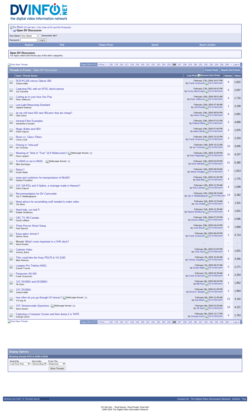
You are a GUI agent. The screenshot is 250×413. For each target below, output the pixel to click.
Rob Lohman (199, 188)
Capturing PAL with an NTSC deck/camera (40, 88)
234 (216, 64)
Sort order (36, 361)
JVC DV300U (23, 289)
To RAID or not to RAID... (30, 161)
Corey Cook (21, 139)
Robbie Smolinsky (24, 212)
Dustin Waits (22, 172)
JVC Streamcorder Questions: (33, 305)
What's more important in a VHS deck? (47, 241)
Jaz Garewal (22, 91)
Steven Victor (22, 236)
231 (200, 64)
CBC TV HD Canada (27, 217)
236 (227, 64)
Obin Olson (21, 115)
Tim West (20, 204)
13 (228, 194)
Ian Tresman (22, 147)
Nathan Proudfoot (24, 180)
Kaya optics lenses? (27, 233)
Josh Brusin (199, 228)
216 (121, 64)
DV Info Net (29, 27)
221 (148, 64)
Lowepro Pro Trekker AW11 (31, 265)
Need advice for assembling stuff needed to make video (47, 201)
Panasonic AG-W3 (26, 273)
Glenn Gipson (22, 131)
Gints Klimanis (198, 164)
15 (228, 154)
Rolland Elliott (198, 123)
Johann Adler (22, 83)
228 (185, 64)
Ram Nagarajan (197, 155)
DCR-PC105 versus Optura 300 (33, 80)
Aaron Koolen (22, 244)
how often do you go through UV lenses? (39, 297)
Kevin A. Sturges (197, 292)
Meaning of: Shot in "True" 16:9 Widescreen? (41, 153)
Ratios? (20, 169)
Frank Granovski (197, 83)
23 (228, 298)
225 (169, 64)
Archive (236, 399)
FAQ (62, 45)
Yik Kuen (20, 284)
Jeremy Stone (22, 252)
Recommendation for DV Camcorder (36, 193)
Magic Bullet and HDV (28, 128)
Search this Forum (230, 70)
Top (244, 399)
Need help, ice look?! (28, 209)
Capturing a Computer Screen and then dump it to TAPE (47, 314)
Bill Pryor (200, 284)
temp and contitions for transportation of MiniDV (43, 177)
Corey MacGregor (196, 91)
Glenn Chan (199, 115)
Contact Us (183, 399)
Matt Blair (200, 180)
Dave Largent (22, 156)
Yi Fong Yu (21, 300)
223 (158, 64)
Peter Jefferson (23, 99)
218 (132, 64)
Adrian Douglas (197, 172)
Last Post (192, 75)
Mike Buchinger (23, 164)
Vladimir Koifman (23, 107)
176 (116, 64)
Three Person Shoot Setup (31, 225)
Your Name (14, 36)
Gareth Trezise (23, 268)
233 (211, 64)
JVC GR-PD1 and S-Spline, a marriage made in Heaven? (48, 185)
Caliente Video (24, 249)
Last (236, 64)
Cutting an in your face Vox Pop (34, 96)
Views (238, 76)
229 (190, 64)
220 (142, 64)
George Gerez (23, 317)
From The (53, 361)
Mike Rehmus (22, 260)
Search (155, 45)
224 (163, 64)
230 (195, 64)
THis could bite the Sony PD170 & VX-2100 (40, 257)
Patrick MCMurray (196, 212)
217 (127, 64)
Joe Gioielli (200, 204)
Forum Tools (211, 70)
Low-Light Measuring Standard (33, 104)
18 (228, 307)
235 (221, 64)
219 (137, 64)
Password (14, 40)
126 (111, 64)
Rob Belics (200, 300)
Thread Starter (30, 76)
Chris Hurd (200, 251)
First (101, 64)
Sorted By (14, 361)
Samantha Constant (25, 123)
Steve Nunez (22, 309)
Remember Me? (49, 35)
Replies (228, 76)
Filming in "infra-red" (27, 145)
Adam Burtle (199, 131)
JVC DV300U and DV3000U (31, 281)
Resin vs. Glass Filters (29, 137)
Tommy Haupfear (196, 260)
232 (206, 64)
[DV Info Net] (39, 19)
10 (228, 146)
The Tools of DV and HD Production (54, 27)
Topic (18, 76)
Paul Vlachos (22, 228)
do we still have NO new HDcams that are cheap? (44, 112)
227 (179, 64)
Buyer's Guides (207, 45)
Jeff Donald (199, 107)
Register (29, 45)
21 (228, 162)
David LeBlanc (22, 220)
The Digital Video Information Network (210, 399)
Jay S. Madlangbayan (26, 196)
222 (153, 64)
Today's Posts (106, 45)
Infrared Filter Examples (29, 120)
